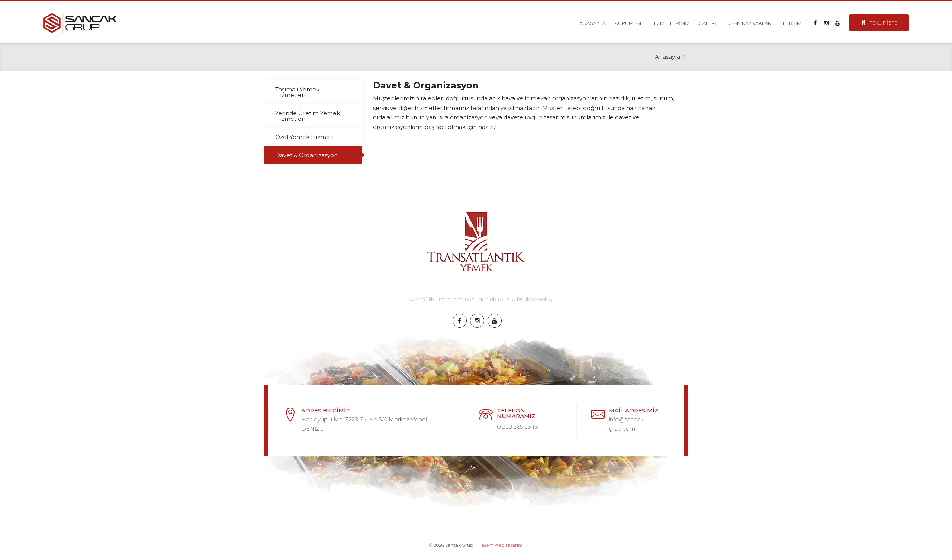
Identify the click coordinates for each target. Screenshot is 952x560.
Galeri (707, 23)
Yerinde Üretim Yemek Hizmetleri (307, 116)
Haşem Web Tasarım (500, 545)
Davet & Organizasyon (306, 155)
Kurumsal (629, 23)
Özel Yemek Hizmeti (304, 136)
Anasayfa (592, 23)
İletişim (791, 23)
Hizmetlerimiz (671, 23)
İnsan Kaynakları (748, 23)
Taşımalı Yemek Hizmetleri (297, 92)
